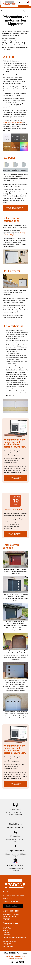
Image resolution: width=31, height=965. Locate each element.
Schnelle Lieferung (15, 824)
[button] (27, 2)
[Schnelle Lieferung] (15, 819)
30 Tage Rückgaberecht (15, 851)
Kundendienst (15, 836)
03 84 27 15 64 (7, 898)
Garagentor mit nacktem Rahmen (13, 122)
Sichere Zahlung (15, 809)
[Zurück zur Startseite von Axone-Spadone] (9, 3)
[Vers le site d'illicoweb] (15, 962)
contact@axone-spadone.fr (11, 901)
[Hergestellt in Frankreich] (15, 860)
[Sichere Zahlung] (15, 805)
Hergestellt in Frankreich (15, 865)
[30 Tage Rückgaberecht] (15, 846)
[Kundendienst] (15, 832)
